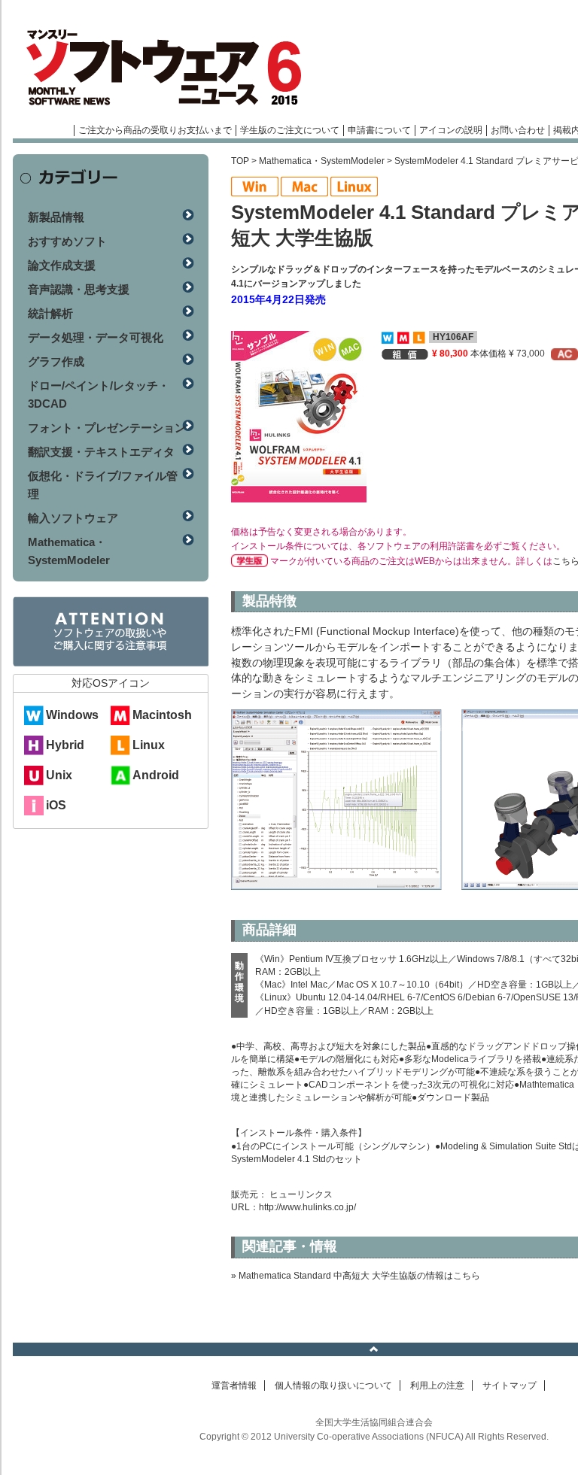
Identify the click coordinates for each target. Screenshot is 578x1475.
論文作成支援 (62, 265)
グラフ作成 (56, 361)
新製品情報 (56, 217)
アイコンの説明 (450, 130)
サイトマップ (509, 1385)
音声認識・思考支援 (78, 289)
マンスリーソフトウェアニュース (172, 67)
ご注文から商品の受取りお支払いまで (155, 130)
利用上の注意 (437, 1385)
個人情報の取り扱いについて (333, 1385)
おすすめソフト (67, 241)
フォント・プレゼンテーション (107, 427)
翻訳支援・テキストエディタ (101, 451)
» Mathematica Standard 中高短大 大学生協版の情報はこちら (355, 1275)
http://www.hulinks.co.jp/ (307, 1207)
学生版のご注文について (289, 130)
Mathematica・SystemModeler (322, 161)
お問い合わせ (518, 130)
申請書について (379, 130)
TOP (240, 161)
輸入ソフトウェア (73, 517)
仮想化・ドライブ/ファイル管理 (103, 484)
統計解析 (50, 313)
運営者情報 (234, 1385)
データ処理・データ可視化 (95, 337)
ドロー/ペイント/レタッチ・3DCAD (98, 394)
